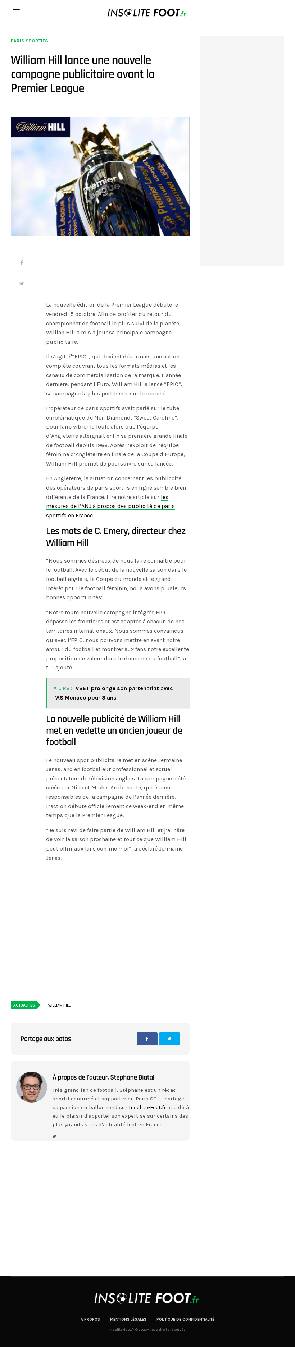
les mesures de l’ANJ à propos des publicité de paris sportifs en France (110, 506)
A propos (90, 1319)
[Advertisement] (118, 275)
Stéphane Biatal (132, 1077)
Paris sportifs (29, 40)
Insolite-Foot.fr (147, 1107)
